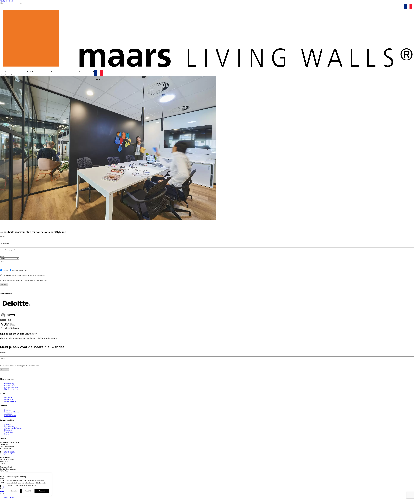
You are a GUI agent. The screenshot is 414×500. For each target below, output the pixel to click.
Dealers (363, 6)
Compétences (65, 72)
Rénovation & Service (395, 6)
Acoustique (8, 414)
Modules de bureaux (30, 72)
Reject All (28, 491)
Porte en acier (9, 399)
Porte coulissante (10, 401)
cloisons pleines (9, 383)
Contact (91, 72)
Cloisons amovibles (12, 72)
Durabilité (7, 410)
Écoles (6, 434)
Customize (14, 491)
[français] (408, 6)
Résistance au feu (10, 416)
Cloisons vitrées (9, 385)
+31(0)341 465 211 (8, 452)
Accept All (42, 491)
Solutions (53, 72)
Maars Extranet (373, 6)
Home (2, 72)
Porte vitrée (8, 397)
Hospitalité (8, 430)
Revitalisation (9, 426)
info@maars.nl (7, 454)
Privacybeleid (9, 497)
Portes (44, 72)
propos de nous (79, 72)
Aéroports (7, 424)
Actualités (383, 6)
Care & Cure (8, 432)
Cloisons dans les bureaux (13, 428)
